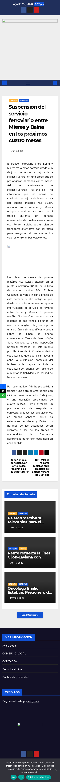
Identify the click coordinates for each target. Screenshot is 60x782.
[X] (3, 391)
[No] (56, 770)
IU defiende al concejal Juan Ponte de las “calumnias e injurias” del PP (20, 466)
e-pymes (33, 701)
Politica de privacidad (15, 677)
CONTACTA (9, 661)
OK (13, 777)
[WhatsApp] (3, 395)
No (21, 777)
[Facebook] (3, 386)
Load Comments (30, 615)
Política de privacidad (39, 777)
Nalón (23, 549)
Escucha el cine (12, 669)
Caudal (13, 100)
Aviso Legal (9, 645)
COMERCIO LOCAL (14, 653)
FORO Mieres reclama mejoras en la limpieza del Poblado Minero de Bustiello (40, 467)
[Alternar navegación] (28, 83)
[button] (50, 83)
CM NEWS (24, 100)
